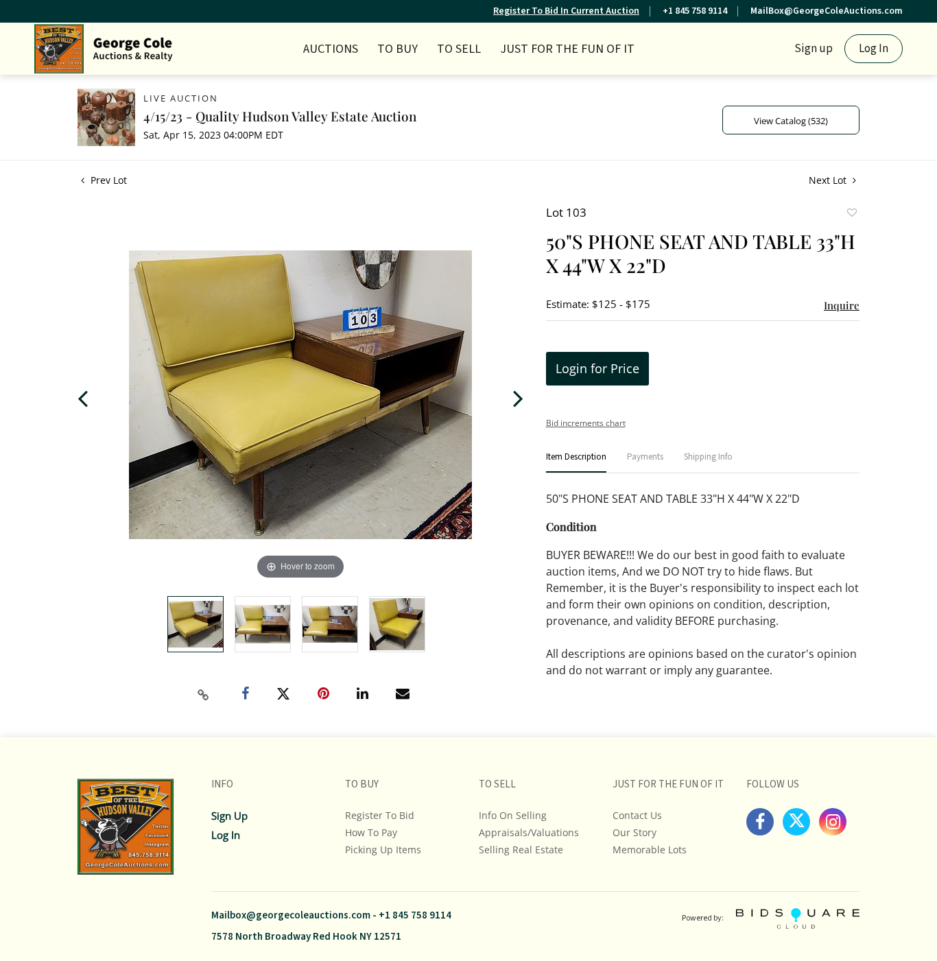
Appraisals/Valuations (529, 832)
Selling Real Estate (521, 849)
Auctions (330, 49)
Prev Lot (107, 180)
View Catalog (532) (791, 121)
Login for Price (597, 368)
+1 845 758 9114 (695, 11)
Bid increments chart (586, 423)
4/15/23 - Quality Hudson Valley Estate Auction (279, 116)
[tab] (576, 462)
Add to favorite (851, 214)
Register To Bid (379, 815)
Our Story (634, 832)
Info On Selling (513, 815)
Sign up (813, 48)
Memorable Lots (650, 849)
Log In (873, 48)
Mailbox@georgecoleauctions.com (290, 915)
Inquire (841, 305)
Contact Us (637, 815)
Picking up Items (383, 849)
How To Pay (371, 832)
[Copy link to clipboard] (203, 695)
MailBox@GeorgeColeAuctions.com (826, 11)
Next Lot (829, 180)
